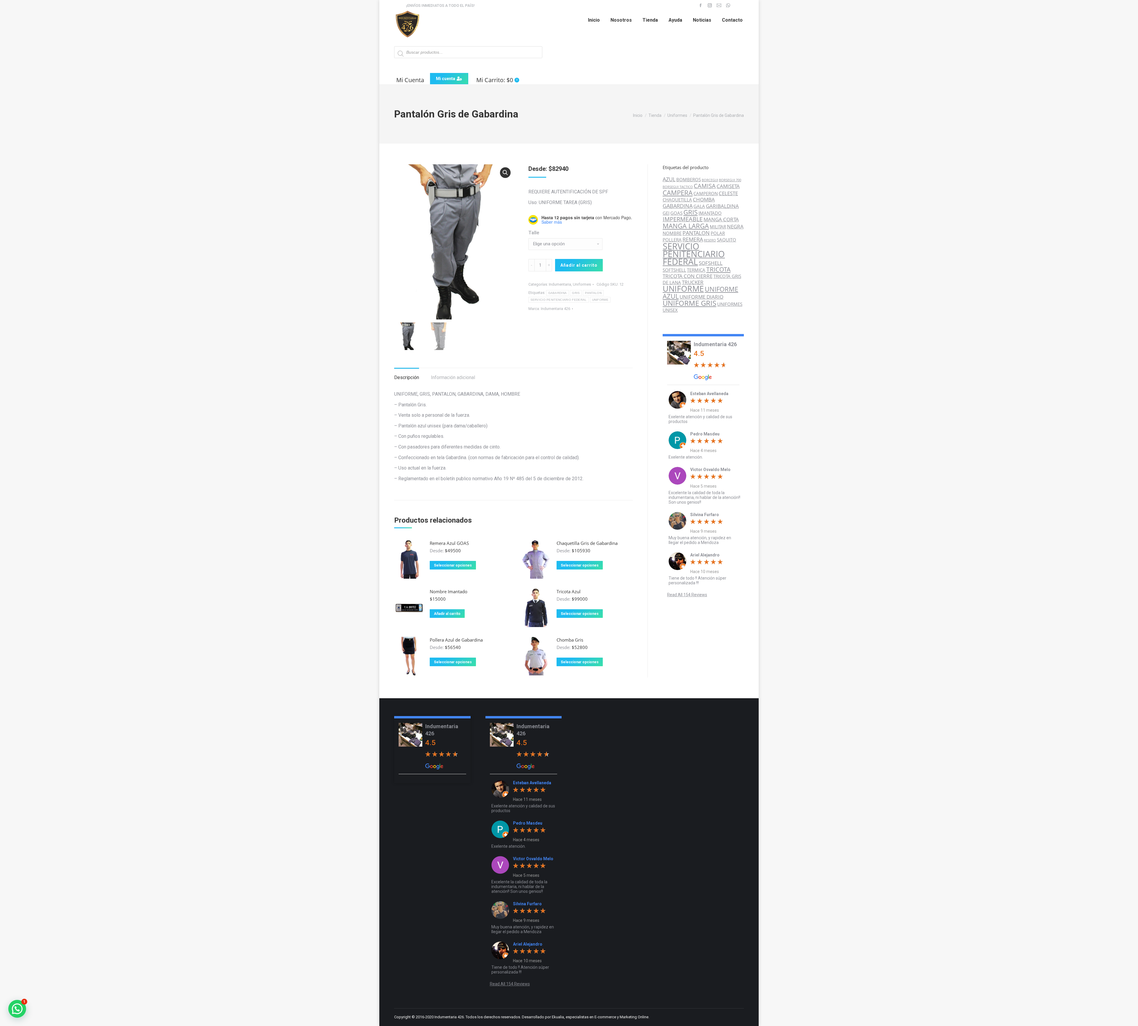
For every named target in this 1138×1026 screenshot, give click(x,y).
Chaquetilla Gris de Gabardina (587, 543)
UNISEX (670, 310)
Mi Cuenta (410, 80)
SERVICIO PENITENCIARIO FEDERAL (558, 299)
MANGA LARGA (686, 225)
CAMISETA (728, 186)
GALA (699, 206)
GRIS (576, 293)
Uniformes (582, 284)
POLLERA (672, 240)
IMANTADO (710, 213)
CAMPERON (705, 193)
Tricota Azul (569, 591)
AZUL (669, 179)
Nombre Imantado (448, 591)
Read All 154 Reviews (687, 594)
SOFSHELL (711, 263)
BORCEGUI (710, 180)
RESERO (710, 240)
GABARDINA (557, 293)
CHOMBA (704, 199)
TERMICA (696, 270)
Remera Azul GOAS (449, 543)
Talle (533, 233)
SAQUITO (726, 240)
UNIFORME (600, 299)
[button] (505, 172)
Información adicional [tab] (453, 377)
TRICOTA (718, 269)
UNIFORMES (729, 304)
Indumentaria (560, 284)
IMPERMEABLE (683, 219)
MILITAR (718, 227)
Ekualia (558, 1017)
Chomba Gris (570, 640)
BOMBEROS (688, 179)
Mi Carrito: (496, 80)
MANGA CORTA (721, 219)
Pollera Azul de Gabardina (456, 640)
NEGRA (735, 226)
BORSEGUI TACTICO (678, 187)
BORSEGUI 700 (730, 180)
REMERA (693, 239)
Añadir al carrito (578, 265)
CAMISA (705, 186)
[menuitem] (594, 20)
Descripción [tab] (406, 377)
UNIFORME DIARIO (701, 296)
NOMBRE (672, 233)
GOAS (676, 213)
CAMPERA (678, 192)
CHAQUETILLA (677, 200)
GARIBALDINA (722, 206)
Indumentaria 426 (555, 308)
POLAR (718, 233)
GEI (666, 213)
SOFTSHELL (674, 270)
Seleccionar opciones (453, 565)
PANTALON (593, 293)
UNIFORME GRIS (689, 303)
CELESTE (728, 193)
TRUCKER (693, 282)
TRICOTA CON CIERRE (687, 276)
